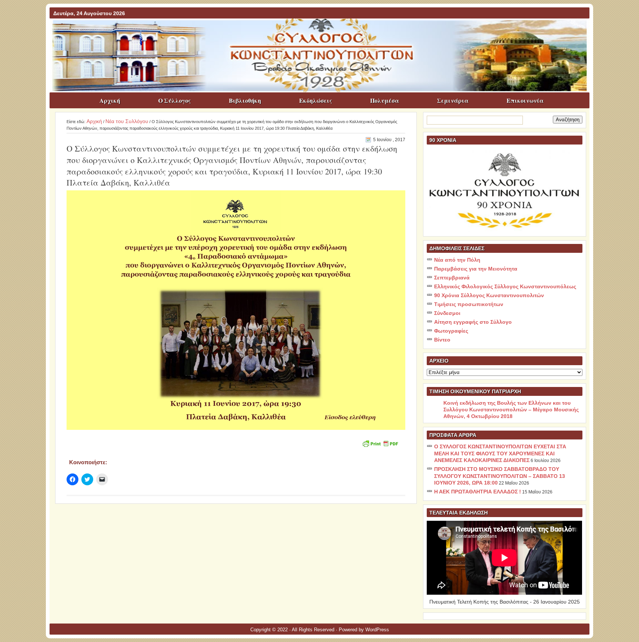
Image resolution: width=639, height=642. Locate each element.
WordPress (377, 629)
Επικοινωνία (525, 100)
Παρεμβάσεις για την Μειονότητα (475, 269)
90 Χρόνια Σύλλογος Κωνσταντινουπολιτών (489, 295)
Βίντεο (442, 340)
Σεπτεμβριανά (452, 278)
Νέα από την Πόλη (457, 260)
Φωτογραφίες (451, 331)
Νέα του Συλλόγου (126, 121)
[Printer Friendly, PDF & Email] (380, 443)
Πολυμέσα (384, 100)
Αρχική (109, 100)
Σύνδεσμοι (447, 313)
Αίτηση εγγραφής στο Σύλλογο (473, 322)
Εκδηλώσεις (315, 100)
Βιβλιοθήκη (245, 100)
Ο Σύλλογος (174, 100)
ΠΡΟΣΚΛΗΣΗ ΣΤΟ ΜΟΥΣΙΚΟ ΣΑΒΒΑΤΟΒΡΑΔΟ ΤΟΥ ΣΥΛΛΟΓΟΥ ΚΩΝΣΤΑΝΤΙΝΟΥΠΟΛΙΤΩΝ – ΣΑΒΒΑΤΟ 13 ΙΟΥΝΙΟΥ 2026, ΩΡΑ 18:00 (499, 476)
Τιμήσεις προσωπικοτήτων (468, 304)
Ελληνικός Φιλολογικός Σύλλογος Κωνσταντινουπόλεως (505, 286)
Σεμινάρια (453, 100)
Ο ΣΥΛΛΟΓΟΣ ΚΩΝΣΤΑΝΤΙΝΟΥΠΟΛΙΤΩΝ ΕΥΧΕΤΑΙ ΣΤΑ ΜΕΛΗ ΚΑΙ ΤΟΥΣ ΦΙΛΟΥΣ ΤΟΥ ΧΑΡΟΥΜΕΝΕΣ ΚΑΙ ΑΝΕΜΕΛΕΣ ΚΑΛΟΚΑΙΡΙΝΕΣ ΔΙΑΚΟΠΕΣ (500, 453)
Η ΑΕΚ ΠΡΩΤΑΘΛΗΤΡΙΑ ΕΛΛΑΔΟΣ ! (477, 492)
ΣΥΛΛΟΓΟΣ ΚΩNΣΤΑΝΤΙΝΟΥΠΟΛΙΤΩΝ (323, 33)
